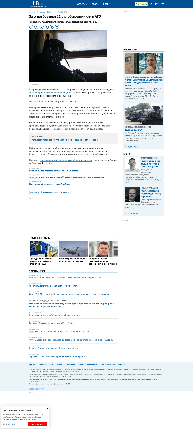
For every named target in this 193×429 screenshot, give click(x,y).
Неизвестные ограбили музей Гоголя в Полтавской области (60, 331)
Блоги (95, 4)
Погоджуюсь (37, 424)
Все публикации (131, 147)
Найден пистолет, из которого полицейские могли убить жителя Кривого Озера (66, 277)
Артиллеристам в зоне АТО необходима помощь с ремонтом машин (65, 139)
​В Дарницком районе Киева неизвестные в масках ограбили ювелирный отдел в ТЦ (71, 339)
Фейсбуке (71, 101)
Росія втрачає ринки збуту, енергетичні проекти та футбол (150, 163)
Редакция (71, 364)
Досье (106, 4)
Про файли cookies (9, 424)
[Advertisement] (73, 215)
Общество (41, 12)
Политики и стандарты (88, 364)
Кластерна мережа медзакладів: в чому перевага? (151, 193)
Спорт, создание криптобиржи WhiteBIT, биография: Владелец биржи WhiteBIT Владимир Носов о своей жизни (144, 81)
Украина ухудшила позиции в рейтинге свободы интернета (57, 356)
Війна (49, 12)
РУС (157, 4)
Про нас (32, 364)
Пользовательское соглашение (113, 364)
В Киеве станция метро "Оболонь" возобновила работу (54, 314)
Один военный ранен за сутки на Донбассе (49, 184)
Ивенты (60, 364)
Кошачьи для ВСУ (133, 129)
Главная (32, 12)
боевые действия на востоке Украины (49, 192)
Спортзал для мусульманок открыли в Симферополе (53, 285)
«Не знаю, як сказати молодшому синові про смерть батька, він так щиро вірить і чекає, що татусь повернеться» (71, 305)
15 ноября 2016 (59, 12)
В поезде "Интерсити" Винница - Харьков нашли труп (53, 348)
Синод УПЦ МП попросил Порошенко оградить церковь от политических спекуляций (69, 294)
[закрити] (47, 408)
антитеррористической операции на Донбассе (52, 92)
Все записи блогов (132, 213)
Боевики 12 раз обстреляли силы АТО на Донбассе (53, 170)
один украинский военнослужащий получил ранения (66, 160)
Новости (80, 4)
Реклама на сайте (46, 364)
